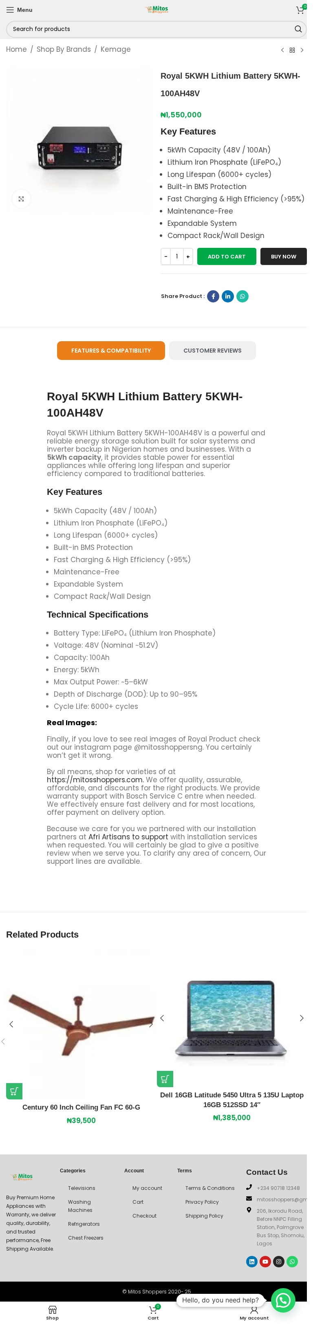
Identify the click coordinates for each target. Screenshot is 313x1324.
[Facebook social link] (213, 296)
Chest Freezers (86, 1237)
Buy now (283, 256)
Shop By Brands (64, 49)
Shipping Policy (204, 1215)
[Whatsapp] (292, 1261)
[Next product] (302, 50)
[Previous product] (282, 50)
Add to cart (227, 256)
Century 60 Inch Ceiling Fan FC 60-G (81, 1107)
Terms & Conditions (210, 1188)
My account (147, 1188)
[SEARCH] (298, 29)
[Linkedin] (252, 1261)
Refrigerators (84, 1223)
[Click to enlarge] (21, 199)
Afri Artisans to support (128, 837)
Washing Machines (80, 1206)
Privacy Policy (202, 1201)
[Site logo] (156, 9)
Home (16, 49)
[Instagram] (278, 1261)
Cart (137, 1201)
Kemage (116, 49)
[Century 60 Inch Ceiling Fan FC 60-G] (81, 1024)
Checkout (144, 1215)
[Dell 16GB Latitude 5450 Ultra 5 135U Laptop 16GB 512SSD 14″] (232, 1018)
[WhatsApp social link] (242, 296)
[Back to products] (292, 50)
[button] (14, 1091)
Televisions (81, 1188)
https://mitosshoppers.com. (96, 780)
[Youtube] (265, 1261)
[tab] (111, 350)
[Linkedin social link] (228, 296)
